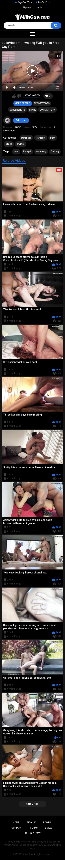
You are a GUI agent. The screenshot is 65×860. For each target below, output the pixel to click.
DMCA (48, 827)
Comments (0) (47, 110)
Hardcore (41, 138)
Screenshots (17, 110)
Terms (34, 827)
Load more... (33, 804)
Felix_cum (21, 120)
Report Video (42, 103)
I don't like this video (19, 96)
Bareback (26, 138)
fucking (55, 151)
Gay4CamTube (25, 2)
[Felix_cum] (7, 120)
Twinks (21, 144)
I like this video (14, 96)
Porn (52, 138)
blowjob (27, 151)
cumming (41, 151)
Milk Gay (29, 854)
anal (16, 151)
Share (32, 110)
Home (16, 822)
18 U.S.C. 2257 (32, 833)
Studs (9, 144)
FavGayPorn (44, 2)
